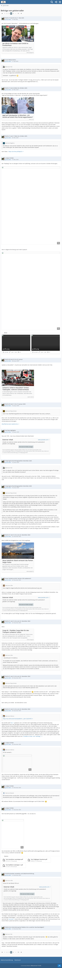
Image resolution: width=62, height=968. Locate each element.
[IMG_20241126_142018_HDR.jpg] (17, 763)
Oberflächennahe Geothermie (10, 424)
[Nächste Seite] (21, 13)
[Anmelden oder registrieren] (55, 2)
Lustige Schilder (9, 158)
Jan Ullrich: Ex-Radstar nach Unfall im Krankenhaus (15, 44)
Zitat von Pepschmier (11, 411)
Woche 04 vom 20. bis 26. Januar (14, 359)
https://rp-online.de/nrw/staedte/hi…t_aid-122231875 (17, 718)
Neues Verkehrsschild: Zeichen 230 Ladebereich (18, 578)
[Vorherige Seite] (2, 13)
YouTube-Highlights (10, 430)
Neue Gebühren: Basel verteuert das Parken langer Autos (18, 561)
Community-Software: (31, 965)
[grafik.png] (31, 205)
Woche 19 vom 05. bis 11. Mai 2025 (14, 18)
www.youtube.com (43, 439)
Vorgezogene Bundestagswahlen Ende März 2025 (18, 461)
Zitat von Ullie (9, 585)
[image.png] (13, 834)
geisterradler (8, 19)
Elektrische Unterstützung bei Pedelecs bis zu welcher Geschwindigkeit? (24, 927)
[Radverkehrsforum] (3, 2)
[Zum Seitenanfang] (59, 965)
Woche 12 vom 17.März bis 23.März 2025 (16, 136)
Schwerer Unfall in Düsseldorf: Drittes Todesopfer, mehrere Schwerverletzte (16, 389)
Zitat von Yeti (8, 67)
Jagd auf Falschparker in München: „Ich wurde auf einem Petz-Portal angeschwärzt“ (18, 116)
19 (18, 13)
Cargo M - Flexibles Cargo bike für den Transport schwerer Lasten (16, 631)
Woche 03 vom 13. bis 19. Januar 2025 (15, 404)
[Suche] (51, 2)
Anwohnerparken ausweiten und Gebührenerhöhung (19, 873)
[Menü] (60, 2)
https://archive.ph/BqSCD (15, 151)
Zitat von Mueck (9, 793)
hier (12, 723)
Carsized (11, 919)
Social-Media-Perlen (10, 60)
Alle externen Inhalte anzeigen (26, 446)
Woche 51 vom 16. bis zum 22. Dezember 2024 (17, 535)
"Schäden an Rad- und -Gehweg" (32, 736)
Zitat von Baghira (9, 143)
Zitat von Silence (9, 716)
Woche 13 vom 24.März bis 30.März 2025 (16, 88)
